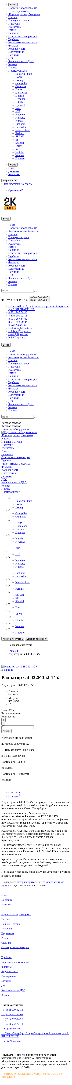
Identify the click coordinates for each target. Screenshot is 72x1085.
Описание (14, 792)
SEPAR (19, 136)
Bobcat (19, 76)
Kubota (19, 120)
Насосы (12, 17)
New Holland (22, 130)
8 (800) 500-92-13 (12, 1009)
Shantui (19, 142)
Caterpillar (21, 83)
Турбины (13, 39)
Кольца (12, 64)
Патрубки (14, 23)
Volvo (18, 149)
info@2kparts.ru (11, 1041)
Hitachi (19, 102)
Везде (11, 224)
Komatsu (20, 117)
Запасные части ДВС (21, 61)
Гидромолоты (23, 11)
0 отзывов (13, 694)
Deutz (18, 89)
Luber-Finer (22, 127)
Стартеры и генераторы (22, 36)
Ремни (12, 29)
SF (17, 139)
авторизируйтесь (27, 882)
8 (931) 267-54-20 (12, 1019)
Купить (6, 731)
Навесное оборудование (22, 7)
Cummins (20, 86)
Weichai (19, 152)
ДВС (11, 58)
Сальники (14, 33)
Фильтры (13, 45)
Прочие (19, 158)
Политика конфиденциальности (20, 1073)
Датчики (13, 54)
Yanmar (19, 155)
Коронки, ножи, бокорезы (24, 14)
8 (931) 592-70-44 (12, 1023)
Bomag (19, 80)
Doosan (19, 95)
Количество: (8, 716)
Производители (17, 70)
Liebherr (20, 123)
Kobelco (20, 114)
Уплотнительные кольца (22, 42)
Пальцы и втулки (18, 20)
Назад (13, 4)
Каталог (11, 425)
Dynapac (20, 98)
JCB (17, 111)
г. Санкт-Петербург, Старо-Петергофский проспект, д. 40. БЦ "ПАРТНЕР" (35, 1035)
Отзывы (14, 796)
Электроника (16, 51)
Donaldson (21, 92)
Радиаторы (14, 26)
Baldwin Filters (23, 73)
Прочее (12, 67)
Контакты (14, 174)
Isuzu (18, 108)
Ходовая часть (16, 48)
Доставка (13, 171)
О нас (11, 168)
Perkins (19, 133)
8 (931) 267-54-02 (12, 1014)
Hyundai (20, 105)
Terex (18, 145)
